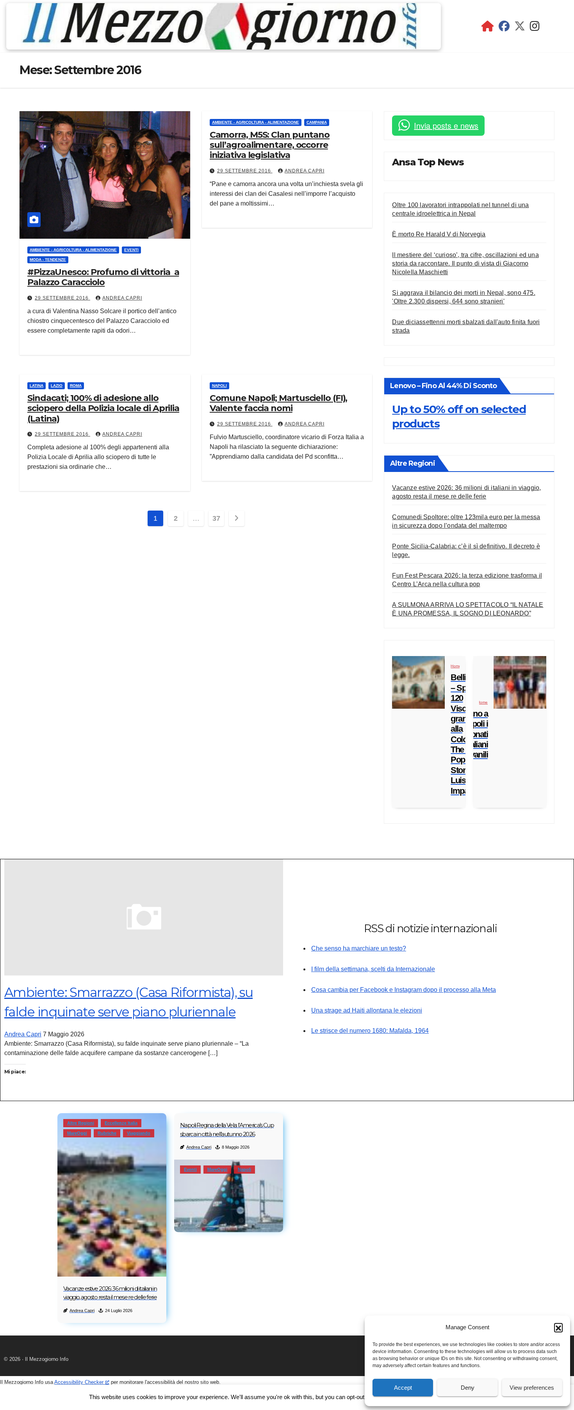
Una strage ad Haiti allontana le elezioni (366, 1010)
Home (456, 666)
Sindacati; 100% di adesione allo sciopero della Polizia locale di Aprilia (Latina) (103, 408)
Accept (403, 1387)
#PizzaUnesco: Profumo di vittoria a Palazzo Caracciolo (103, 277)
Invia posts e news (446, 125)
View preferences (532, 1387)
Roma (76, 385)
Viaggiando (138, 1133)
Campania (317, 122)
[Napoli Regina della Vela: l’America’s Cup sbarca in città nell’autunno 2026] (228, 1196)
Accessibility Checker (78, 1382)
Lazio (56, 385)
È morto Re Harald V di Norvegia (438, 234)
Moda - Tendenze (48, 259)
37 (216, 518)
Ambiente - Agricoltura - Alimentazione (73, 250)
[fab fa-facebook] (504, 28)
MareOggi (77, 1133)
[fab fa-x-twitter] (519, 28)
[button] (558, 1327)
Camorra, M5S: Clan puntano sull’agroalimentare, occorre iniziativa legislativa (270, 145)
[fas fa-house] (487, 28)
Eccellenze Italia (121, 1123)
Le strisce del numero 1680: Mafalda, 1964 (370, 1030)
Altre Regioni (80, 1123)
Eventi (131, 250)
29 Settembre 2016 (62, 298)
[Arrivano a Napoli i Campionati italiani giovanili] (520, 682)
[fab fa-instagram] (535, 28)
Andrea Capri (122, 298)
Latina (36, 385)
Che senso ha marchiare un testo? (358, 948)
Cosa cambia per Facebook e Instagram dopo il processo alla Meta (403, 989)
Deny (467, 1387)
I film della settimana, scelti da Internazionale (373, 969)
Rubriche (107, 1133)
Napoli (219, 385)
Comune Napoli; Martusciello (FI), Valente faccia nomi (279, 403)
